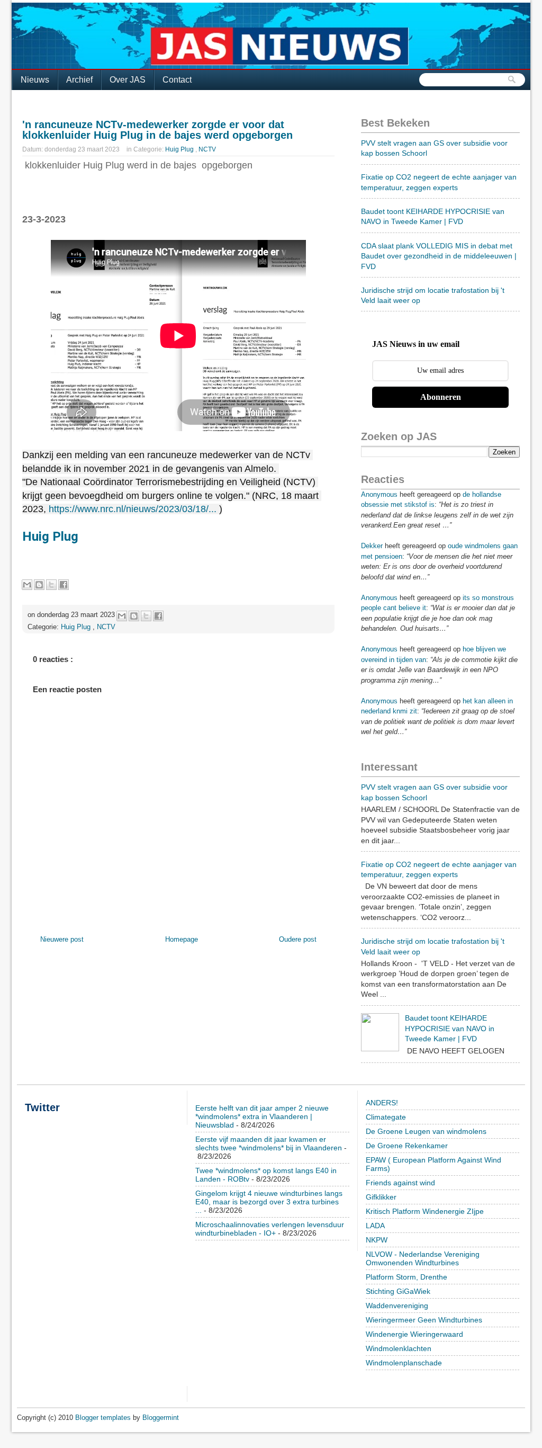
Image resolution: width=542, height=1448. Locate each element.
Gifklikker (381, 1197)
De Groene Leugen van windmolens (426, 1131)
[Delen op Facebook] (63, 584)
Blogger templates (104, 1418)
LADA (375, 1225)
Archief (79, 79)
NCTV (207, 149)
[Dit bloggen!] (39, 584)
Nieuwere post (62, 939)
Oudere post (298, 939)
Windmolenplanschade (404, 1362)
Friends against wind (400, 1182)
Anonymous (379, 494)
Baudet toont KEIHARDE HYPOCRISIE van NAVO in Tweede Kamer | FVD (449, 1028)
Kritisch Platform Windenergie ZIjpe (425, 1211)
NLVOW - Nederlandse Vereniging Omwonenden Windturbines (423, 1258)
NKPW (376, 1240)
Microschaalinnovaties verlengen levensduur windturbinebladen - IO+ (269, 1228)
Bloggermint (160, 1418)
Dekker (372, 546)
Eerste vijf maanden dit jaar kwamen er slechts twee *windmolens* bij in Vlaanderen (268, 1143)
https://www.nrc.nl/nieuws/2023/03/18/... (132, 509)
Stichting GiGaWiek (398, 1291)
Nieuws (35, 79)
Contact (177, 79)
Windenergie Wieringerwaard (414, 1334)
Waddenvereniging (397, 1305)
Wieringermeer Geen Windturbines (424, 1320)
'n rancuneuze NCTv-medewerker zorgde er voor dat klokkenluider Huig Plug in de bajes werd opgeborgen (157, 129)
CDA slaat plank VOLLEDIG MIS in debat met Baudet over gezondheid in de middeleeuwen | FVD (439, 256)
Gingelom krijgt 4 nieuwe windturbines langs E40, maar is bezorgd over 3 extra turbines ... (268, 1201)
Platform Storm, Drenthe (406, 1277)
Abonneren (440, 396)
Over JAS (128, 79)
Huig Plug (180, 149)
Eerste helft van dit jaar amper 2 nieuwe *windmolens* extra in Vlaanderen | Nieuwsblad (262, 1116)
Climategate (386, 1117)
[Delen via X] (51, 584)
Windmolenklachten (398, 1348)
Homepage (181, 939)
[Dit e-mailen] (27, 584)
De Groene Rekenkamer (407, 1145)
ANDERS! (382, 1102)
